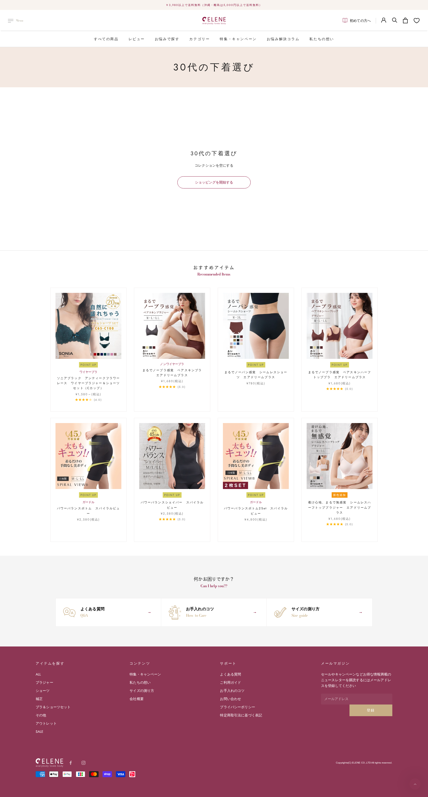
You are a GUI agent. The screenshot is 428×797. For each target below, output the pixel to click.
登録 (371, 710)
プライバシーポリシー (237, 707)
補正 (39, 698)
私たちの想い (321, 38)
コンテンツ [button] (140, 663)
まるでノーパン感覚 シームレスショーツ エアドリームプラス (256, 374)
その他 (41, 715)
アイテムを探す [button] (50, 663)
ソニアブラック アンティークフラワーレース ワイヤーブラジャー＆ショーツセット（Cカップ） (88, 383)
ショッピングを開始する (214, 182)
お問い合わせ (230, 698)
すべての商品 (106, 38)
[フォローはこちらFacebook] (70, 762)
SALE (40, 731)
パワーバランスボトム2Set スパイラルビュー (256, 511)
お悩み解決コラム (283, 38)
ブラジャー (44, 682)
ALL (38, 674)
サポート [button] (228, 663)
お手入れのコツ (232, 690)
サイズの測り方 (142, 690)
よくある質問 (230, 674)
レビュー (137, 38)
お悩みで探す (167, 38)
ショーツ (43, 690)
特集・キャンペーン (238, 38)
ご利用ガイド (230, 682)
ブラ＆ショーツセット (53, 707)
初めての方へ (360, 20)
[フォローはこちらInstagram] (83, 762)
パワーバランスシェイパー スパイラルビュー (172, 505)
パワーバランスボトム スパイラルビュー (88, 511)
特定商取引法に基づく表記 (241, 715)
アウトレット (46, 723)
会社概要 (137, 698)
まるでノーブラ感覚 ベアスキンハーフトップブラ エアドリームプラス (339, 374)
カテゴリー (199, 38)
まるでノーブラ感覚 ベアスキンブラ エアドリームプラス (173, 372)
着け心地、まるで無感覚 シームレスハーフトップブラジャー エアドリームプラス (339, 507)
